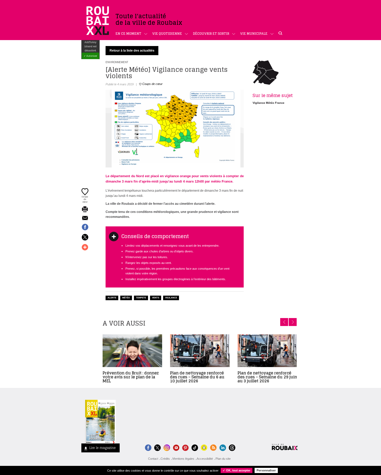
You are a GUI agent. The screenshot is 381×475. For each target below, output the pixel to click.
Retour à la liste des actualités (132, 50)
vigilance (171, 297)
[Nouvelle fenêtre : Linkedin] (222, 447)
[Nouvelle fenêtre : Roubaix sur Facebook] (148, 447)
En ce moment (128, 33)
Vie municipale (253, 33)
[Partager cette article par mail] (85, 218)
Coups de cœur (85, 199)
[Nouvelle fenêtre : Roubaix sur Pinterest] (185, 447)
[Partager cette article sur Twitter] (85, 237)
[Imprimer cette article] (85, 209)
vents (155, 297)
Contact (153, 458)
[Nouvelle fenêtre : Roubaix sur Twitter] (157, 447)
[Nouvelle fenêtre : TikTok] (194, 447)
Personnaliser (266, 470)
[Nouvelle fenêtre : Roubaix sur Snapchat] (204, 447)
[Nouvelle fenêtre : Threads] (232, 447)
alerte (112, 297)
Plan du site (223, 458)
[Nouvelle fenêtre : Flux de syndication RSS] (213, 447)
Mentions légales (183, 458)
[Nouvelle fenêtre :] (176, 447)
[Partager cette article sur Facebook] (85, 227)
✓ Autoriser (90, 56)
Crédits (165, 458)
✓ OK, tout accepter (236, 470)
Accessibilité (205, 458)
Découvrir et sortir (211, 33)
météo (126, 297)
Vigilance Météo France (268, 102)
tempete (141, 297)
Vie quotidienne (167, 33)
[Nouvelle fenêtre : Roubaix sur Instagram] (167, 447)
